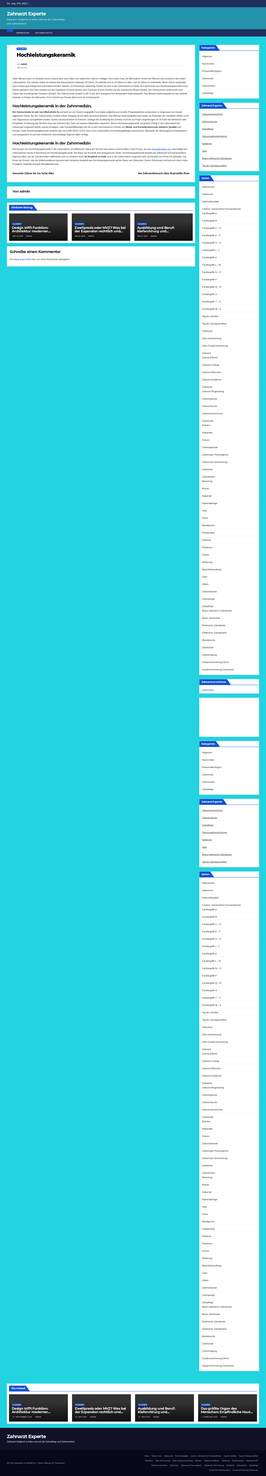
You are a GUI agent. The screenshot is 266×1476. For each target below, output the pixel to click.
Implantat (206, 496)
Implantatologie (210, 503)
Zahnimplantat (209, 591)
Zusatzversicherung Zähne (215, 662)
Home (147, 1456)
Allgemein (21, 49)
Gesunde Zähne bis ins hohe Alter (33, 173)
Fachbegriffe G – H (211, 243)
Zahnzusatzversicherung (214, 136)
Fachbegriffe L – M (211, 265)
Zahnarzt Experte (26, 14)
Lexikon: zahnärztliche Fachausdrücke (221, 209)
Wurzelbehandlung (211, 569)
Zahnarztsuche (209, 121)
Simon (29, 236)
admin (24, 64)
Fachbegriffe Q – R (211, 287)
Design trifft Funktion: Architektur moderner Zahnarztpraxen (30, 231)
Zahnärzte (207, 387)
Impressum (22, 33)
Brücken (206, 425)
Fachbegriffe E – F (211, 235)
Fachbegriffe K (209, 257)
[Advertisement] (223, 716)
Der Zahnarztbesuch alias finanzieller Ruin (164, 173)
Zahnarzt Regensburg (213, 391)
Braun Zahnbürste (211, 618)
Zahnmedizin (208, 86)
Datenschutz (44, 33)
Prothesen (207, 547)
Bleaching (207, 481)
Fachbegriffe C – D (211, 228)
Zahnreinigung (209, 655)
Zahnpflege (208, 93)
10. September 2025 (22, 1417)
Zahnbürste (208, 647)
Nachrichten (208, 64)
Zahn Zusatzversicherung (215, 346)
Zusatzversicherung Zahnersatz (218, 669)
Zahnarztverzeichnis (212, 114)
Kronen (205, 440)
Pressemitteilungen (212, 71)
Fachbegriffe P (209, 279)
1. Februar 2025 (209, 1417)
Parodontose (208, 533)
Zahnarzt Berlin (210, 357)
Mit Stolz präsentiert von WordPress (22, 1463)
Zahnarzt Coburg (210, 365)
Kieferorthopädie (210, 201)
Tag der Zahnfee (210, 316)
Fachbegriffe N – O (211, 272)
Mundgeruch (208, 525)
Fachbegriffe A (209, 213)
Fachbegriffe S (209, 294)
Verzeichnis (208, 690)
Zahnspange (208, 599)
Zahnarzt (206, 353)
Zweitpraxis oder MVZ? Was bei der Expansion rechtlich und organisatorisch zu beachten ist (100, 231)
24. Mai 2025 (81, 1417)
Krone (205, 518)
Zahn (204, 577)
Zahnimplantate (210, 447)
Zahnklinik (207, 469)
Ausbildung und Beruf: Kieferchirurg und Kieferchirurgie (155, 231)
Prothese (206, 540)
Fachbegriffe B (209, 221)
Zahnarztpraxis (209, 399)
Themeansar (60, 1463)
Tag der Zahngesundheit (214, 166)
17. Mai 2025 (144, 1417)
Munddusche (208, 640)
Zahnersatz (207, 78)
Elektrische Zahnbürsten (214, 633)
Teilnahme (207, 331)
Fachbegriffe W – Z (211, 309)
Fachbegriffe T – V (211, 301)
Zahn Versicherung (211, 338)
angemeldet (25, 259)
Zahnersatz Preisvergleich (215, 455)
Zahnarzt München (211, 372)
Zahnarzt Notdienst (211, 379)
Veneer (205, 555)
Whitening (207, 562)
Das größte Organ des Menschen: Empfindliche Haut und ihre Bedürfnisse (225, 1411)
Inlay (204, 151)
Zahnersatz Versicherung (214, 462)
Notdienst (207, 144)
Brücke (205, 488)
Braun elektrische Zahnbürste (217, 158)
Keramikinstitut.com (161, 149)
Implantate (207, 432)
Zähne (205, 584)
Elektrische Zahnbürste (213, 625)
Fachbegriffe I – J (211, 250)
